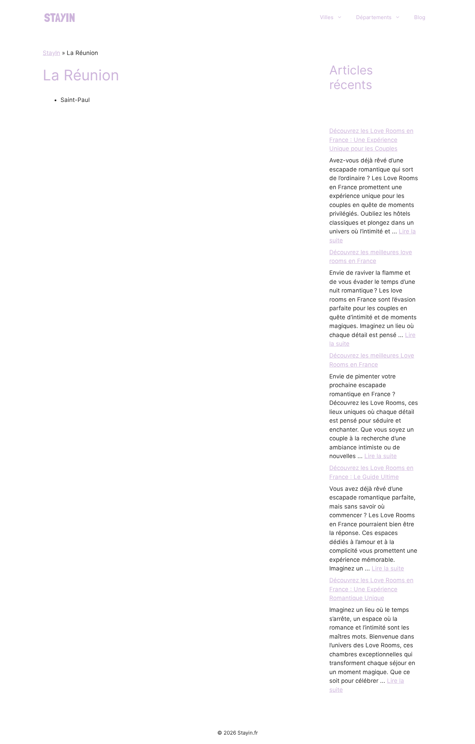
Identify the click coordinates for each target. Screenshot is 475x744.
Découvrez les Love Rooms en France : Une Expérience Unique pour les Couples (371, 139)
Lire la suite (380, 456)
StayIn (51, 52)
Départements (374, 17)
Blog (419, 17)
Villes (326, 17)
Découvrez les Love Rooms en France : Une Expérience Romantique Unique (371, 589)
